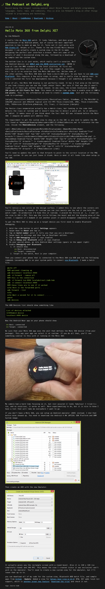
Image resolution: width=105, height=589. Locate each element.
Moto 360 (27, 40)
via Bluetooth (71, 260)
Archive (49, 18)
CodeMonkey (26, 18)
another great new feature (36, 582)
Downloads (38, 18)
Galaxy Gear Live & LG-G (62, 579)
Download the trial (60, 582)
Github (18, 579)
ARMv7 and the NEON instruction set (47, 64)
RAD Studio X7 (12, 48)
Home (7, 18)
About (15, 18)
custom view (68, 93)
